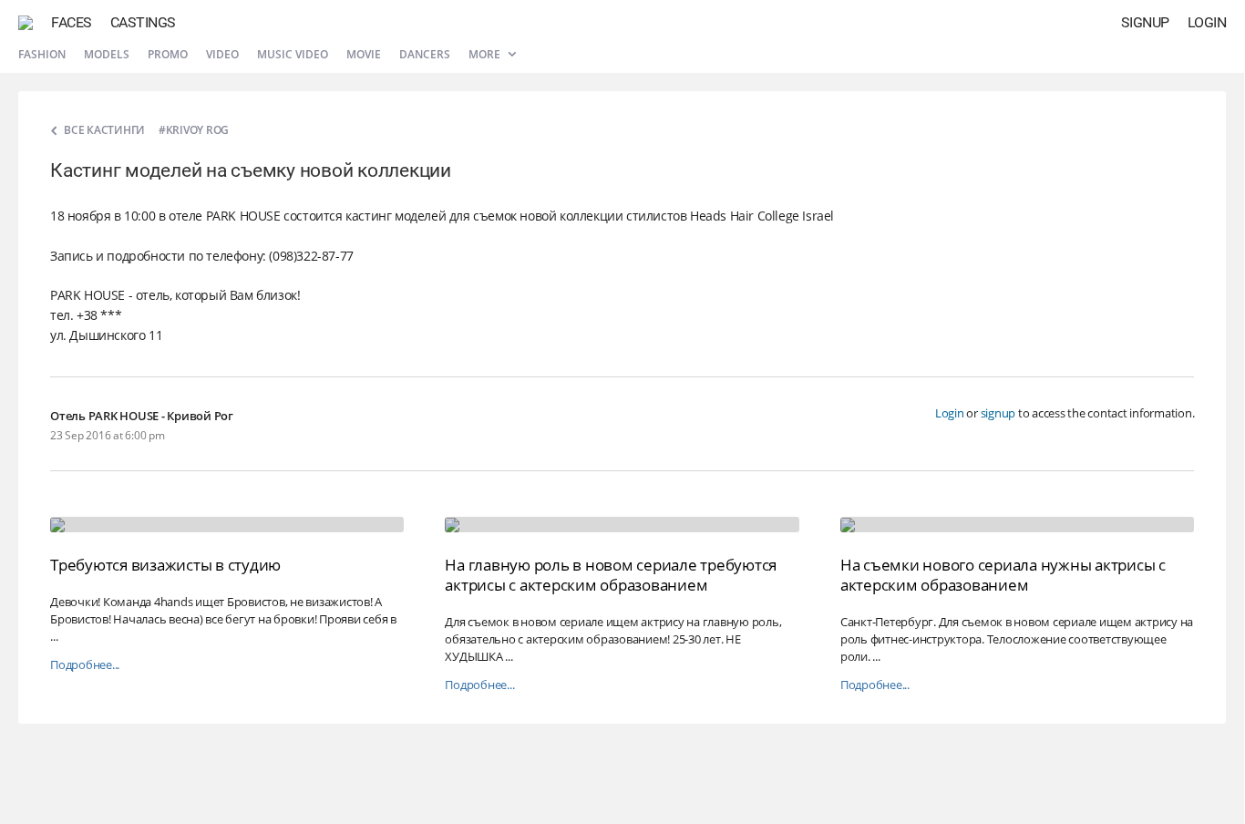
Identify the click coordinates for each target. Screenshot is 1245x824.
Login (1207, 22)
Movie (363, 54)
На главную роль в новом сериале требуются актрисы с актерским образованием (611, 574)
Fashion (42, 54)
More (485, 54)
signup (998, 413)
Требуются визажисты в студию (165, 564)
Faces (71, 22)
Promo (168, 54)
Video (222, 54)
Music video (292, 54)
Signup (1145, 22)
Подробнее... (84, 665)
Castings (143, 22)
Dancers (424, 54)
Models (106, 54)
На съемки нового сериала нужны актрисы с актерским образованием (1003, 574)
